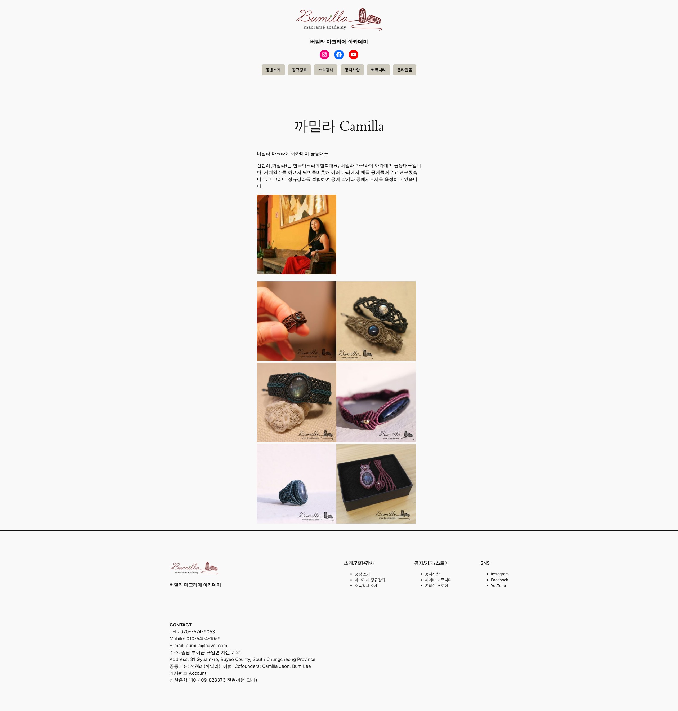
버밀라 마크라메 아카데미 (339, 41)
